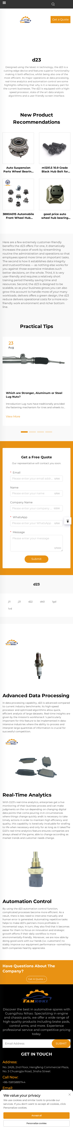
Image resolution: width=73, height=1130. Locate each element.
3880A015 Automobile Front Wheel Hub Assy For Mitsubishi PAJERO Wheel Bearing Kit (18, 216)
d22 (30, 601)
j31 (19, 601)
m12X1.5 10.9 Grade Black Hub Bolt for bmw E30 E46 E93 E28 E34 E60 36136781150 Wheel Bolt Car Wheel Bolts (55, 170)
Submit (36, 559)
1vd (10, 608)
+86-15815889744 (14, 1082)
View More (13, 416)
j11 (9, 601)
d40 (42, 601)
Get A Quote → (36, 979)
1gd (54, 601)
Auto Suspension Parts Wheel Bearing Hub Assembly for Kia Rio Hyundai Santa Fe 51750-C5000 (18, 170)
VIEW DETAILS (18, 148)
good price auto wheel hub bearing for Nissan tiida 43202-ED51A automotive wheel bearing (54, 216)
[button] (24, 432)
